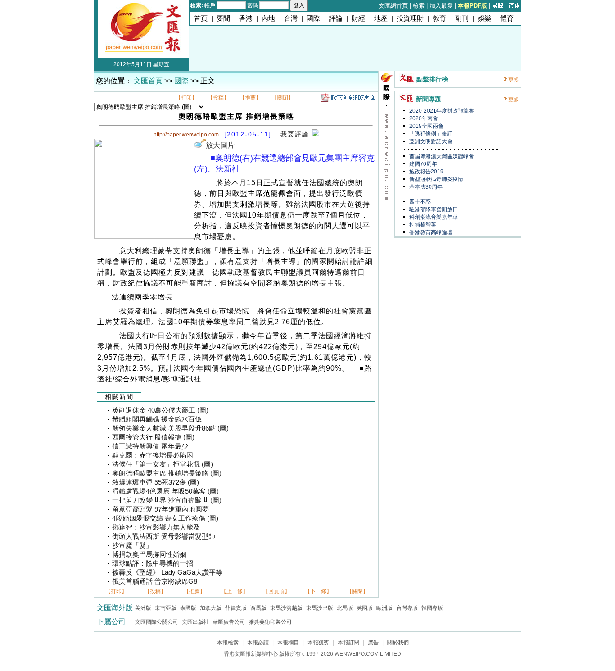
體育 (507, 18)
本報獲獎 (318, 642)
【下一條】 (318, 591)
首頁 (201, 18)
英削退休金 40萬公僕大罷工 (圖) (160, 410)
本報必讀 (258, 642)
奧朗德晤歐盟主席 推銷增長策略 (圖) (167, 473)
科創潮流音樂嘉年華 (433, 217)
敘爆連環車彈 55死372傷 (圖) (155, 482)
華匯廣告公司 (229, 622)
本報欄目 (288, 642)
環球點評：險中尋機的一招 (152, 563)
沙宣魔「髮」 (132, 545)
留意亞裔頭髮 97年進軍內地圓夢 (160, 509)
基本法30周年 (425, 187)
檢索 (419, 5)
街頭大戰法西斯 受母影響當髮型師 (163, 536)
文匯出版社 (195, 622)
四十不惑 (419, 202)
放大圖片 (220, 145)
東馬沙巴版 (319, 608)
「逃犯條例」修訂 (430, 134)
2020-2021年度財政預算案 (441, 111)
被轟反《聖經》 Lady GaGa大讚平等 (167, 572)
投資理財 (410, 18)
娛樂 (484, 18)
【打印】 (186, 98)
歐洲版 (384, 608)
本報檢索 (228, 642)
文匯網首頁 (393, 5)
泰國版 (188, 608)
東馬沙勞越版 (286, 608)
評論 (336, 18)
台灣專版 (407, 608)
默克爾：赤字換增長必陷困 (152, 455)
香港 (246, 18)
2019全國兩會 (425, 126)
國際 (313, 18)
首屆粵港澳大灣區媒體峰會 (441, 156)
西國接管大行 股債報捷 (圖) (153, 437)
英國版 (365, 608)
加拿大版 (211, 608)
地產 (381, 18)
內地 (268, 18)
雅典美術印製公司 (270, 622)
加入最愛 (441, 5)
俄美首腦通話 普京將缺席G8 (154, 581)
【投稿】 (218, 98)
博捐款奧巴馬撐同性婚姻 (149, 554)
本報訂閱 (348, 642)
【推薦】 (250, 98)
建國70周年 (422, 164)
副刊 (462, 18)
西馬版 (258, 608)
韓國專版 (432, 608)
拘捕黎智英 (422, 225)
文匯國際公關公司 (156, 622)
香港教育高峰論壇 (430, 232)
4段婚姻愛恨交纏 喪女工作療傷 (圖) (165, 518)
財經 (358, 18)
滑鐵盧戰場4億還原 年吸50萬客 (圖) (165, 491)
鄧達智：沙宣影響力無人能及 (156, 527)
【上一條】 (234, 591)
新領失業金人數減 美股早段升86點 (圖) (170, 428)
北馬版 (345, 608)
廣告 (373, 642)
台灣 (291, 18)
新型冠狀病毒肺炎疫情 (435, 179)
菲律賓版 (236, 608)
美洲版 (143, 608)
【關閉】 (283, 98)
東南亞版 (165, 608)
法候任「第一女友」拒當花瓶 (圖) (162, 464)
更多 (513, 80)
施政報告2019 (425, 171)
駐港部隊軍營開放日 (433, 209)
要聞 (223, 18)
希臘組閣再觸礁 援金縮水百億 (157, 419)
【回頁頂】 (276, 591)
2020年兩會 (423, 118)
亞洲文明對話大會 (430, 141)
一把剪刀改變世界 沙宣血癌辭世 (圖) (167, 500)
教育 (439, 18)
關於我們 (398, 642)
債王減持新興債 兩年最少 (150, 446)
